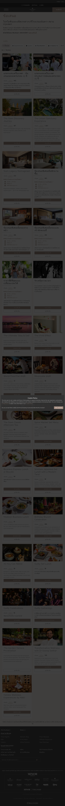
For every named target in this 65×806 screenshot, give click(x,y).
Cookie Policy (29, 403)
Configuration (5, 403)
